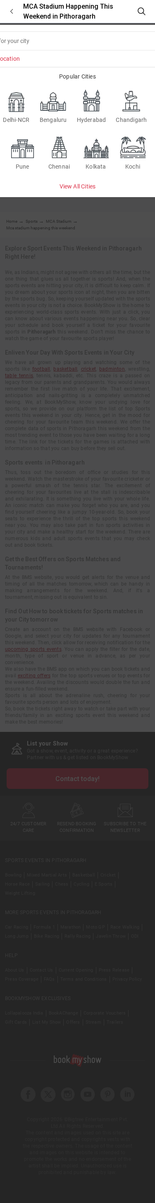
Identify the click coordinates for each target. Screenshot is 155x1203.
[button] (11, 11)
